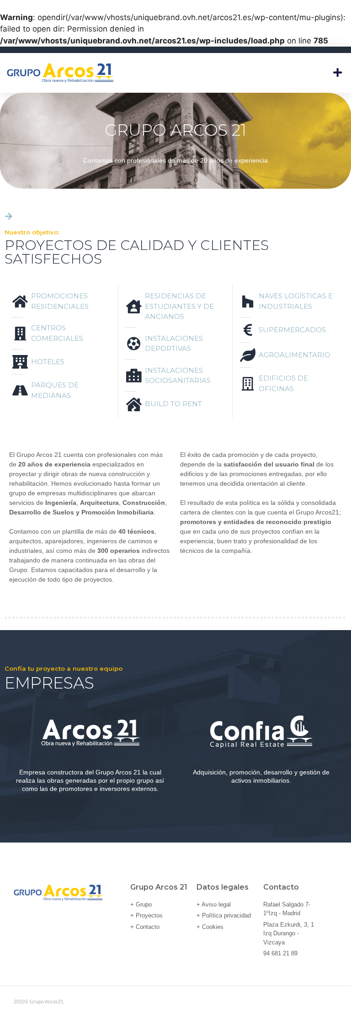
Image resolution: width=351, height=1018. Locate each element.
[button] (337, 72)
